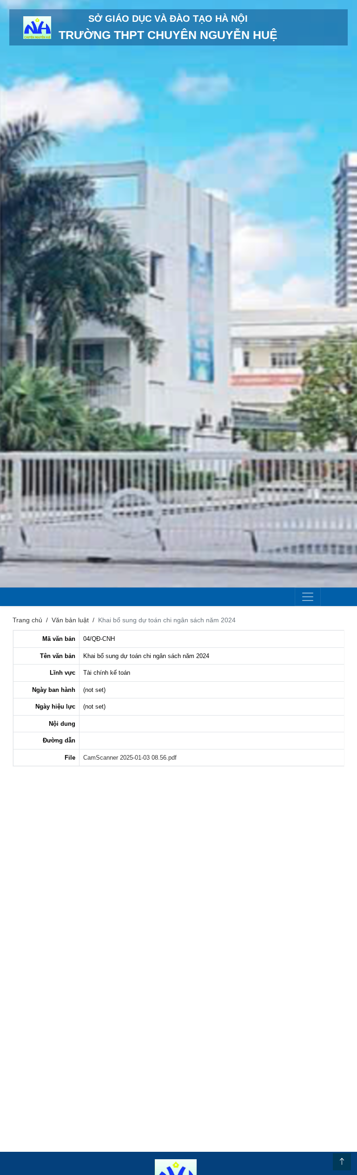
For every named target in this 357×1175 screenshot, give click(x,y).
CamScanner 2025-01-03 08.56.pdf (130, 757)
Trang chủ (27, 620)
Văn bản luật (70, 620)
